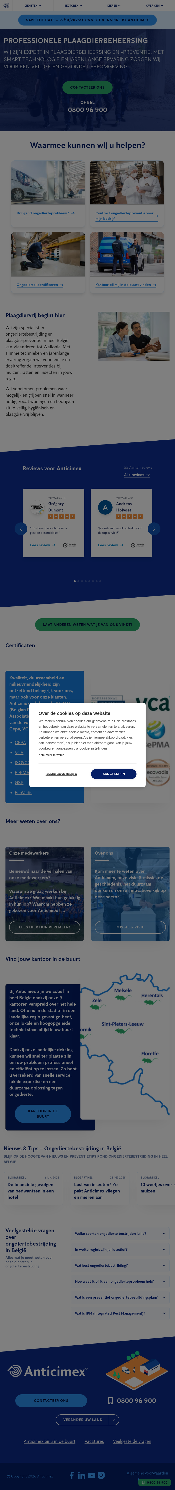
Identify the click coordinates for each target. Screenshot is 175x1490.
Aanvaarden (114, 774)
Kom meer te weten (51, 755)
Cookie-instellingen (61, 774)
